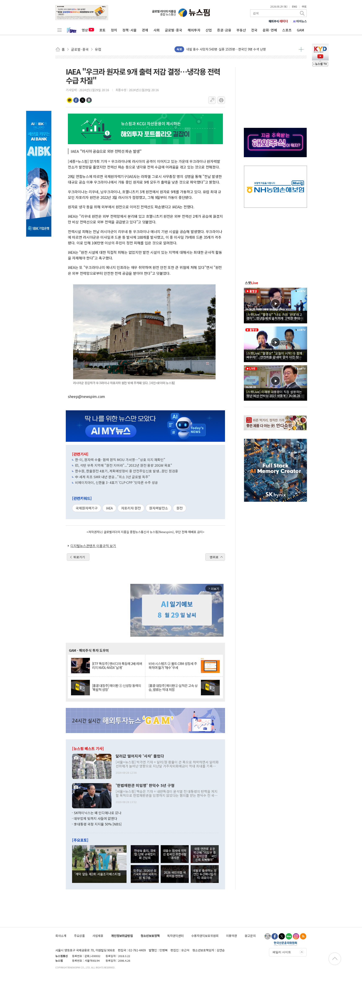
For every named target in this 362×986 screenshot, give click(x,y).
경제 (145, 29)
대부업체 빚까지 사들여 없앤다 (95, 818)
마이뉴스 (300, 21)
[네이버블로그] (289, 936)
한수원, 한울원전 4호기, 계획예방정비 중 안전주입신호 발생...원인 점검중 (126, 471)
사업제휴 (97, 935)
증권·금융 (224, 29)
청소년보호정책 (150, 935)
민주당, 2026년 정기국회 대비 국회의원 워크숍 (144, 874)
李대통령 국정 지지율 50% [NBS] (98, 824)
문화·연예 (270, 29)
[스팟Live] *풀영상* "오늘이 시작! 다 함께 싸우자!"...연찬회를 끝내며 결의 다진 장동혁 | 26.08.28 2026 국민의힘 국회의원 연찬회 (275, 355)
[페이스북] (275, 936)
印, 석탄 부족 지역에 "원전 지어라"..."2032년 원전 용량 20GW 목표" (123, 465)
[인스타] (296, 936)
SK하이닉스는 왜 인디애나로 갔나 (97, 812)
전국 (254, 29)
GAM (300, 29)
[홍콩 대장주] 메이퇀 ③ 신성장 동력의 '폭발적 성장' (116, 688)
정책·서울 (129, 29)
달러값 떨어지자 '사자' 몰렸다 (140, 756)
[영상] (275, 304)
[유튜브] (267, 936)
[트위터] (282, 936)
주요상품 (79, 935)
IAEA (109, 507)
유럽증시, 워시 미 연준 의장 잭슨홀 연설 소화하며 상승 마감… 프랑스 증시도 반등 (240, 49)
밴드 (89, 100)
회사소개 (60, 935)
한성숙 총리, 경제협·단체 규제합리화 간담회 (145, 854)
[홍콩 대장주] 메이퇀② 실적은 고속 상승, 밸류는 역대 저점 (173, 688)
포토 (102, 29)
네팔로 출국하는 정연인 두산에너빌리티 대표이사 (204, 874)
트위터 (82, 100)
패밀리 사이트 (282, 952)
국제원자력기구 (87, 507)
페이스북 (76, 100)
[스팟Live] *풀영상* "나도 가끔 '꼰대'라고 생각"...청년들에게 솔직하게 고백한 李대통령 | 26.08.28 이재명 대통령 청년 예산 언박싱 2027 (274, 316)
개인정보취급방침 (122, 935)
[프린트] (221, 100)
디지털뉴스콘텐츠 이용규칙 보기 (93, 545)
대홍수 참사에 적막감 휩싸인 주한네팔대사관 (174, 854)
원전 (179, 507)
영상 (85, 29)
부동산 (241, 29)
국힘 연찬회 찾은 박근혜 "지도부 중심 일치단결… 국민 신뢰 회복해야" (205, 854)
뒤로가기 (79, 557)
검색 (302, 13)
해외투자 (194, 29)
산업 (209, 29)
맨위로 (214, 557)
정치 (114, 29)
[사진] (91, 765)
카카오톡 (69, 100)
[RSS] (303, 936)
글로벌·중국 (173, 29)
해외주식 (278, 21)
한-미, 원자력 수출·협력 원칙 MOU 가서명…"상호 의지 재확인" (120, 459)
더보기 (301, 49)
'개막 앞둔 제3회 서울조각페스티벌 (98, 874)
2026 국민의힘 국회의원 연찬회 (175, 874)
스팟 (251, 282)
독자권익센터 (175, 935)
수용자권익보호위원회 (204, 935)
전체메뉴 (59, 30)
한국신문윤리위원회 (285, 943)
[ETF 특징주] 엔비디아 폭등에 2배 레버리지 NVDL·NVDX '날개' (117, 666)
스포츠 (287, 29)
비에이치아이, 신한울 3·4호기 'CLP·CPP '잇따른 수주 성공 (116, 482)
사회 (156, 29)
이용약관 (231, 935)
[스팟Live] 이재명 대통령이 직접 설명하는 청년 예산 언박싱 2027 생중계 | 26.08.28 (274, 393)
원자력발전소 (158, 507)
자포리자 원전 (131, 507)
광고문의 (250, 935)
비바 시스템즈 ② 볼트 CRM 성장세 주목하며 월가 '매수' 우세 (173, 666)
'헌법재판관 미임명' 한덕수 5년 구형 (145, 785)
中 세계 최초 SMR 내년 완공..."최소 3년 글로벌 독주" (112, 476)
